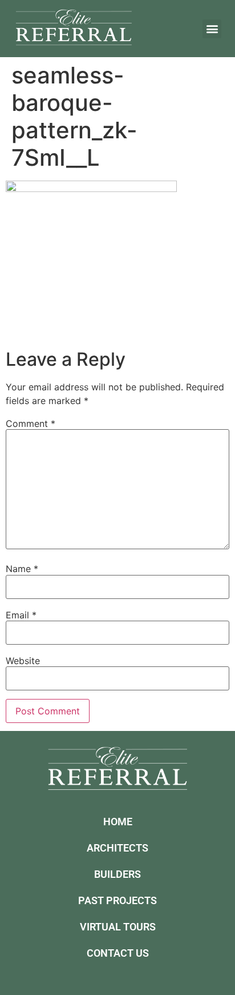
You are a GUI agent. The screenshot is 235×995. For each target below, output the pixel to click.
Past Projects (117, 900)
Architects (117, 848)
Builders (117, 874)
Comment (30, 423)
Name (22, 568)
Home (117, 822)
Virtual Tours (118, 927)
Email (21, 615)
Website (23, 660)
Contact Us (118, 953)
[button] (211, 28)
